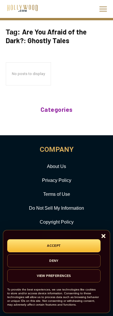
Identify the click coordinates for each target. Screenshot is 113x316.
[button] (103, 236)
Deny (54, 260)
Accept (54, 245)
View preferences (54, 275)
